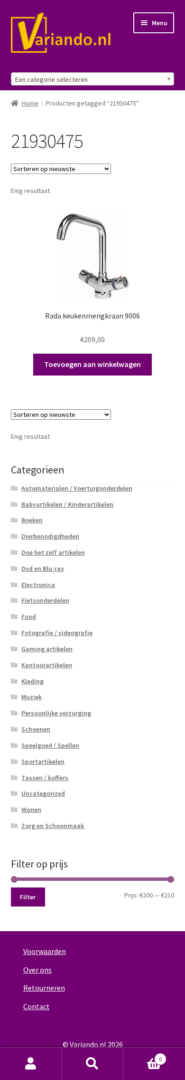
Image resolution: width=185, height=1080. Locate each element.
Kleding (32, 681)
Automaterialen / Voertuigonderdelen (76, 488)
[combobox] (93, 79)
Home (30, 103)
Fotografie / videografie (56, 632)
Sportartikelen (43, 761)
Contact (36, 1006)
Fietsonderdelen (45, 600)
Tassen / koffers (44, 777)
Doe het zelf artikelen (53, 552)
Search (92, 1064)
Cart (142, 1055)
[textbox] (92, 79)
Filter (28, 897)
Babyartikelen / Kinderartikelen (67, 504)
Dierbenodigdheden (50, 536)
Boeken (32, 520)
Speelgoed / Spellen (50, 745)
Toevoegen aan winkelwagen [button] (92, 364)
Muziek (31, 697)
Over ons (37, 969)
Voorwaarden (44, 951)
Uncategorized (43, 793)
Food (28, 616)
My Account (31, 1064)
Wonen (31, 809)
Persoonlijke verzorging (56, 713)
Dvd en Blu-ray (42, 568)
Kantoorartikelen (46, 665)
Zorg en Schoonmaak (52, 825)
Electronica (38, 584)
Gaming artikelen (47, 649)
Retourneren (44, 988)
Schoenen (35, 729)
